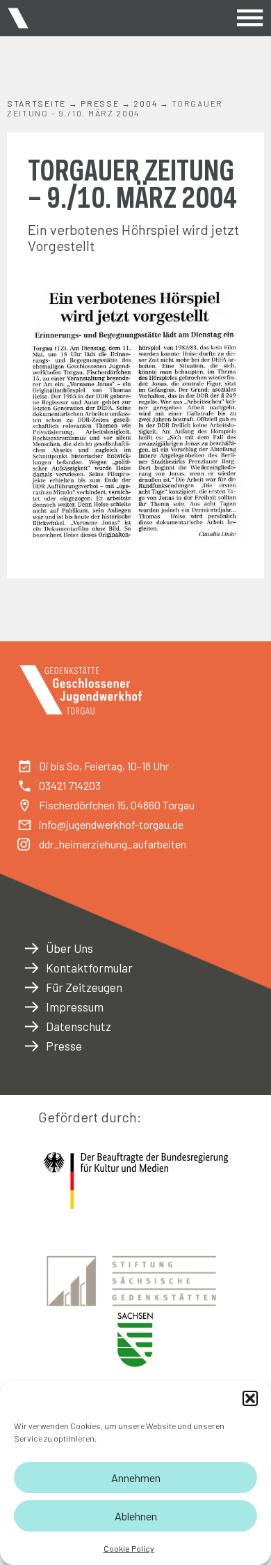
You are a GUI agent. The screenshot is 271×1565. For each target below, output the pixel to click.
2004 (145, 103)
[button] (250, 1398)
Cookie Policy (129, 1548)
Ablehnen (136, 1515)
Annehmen (136, 1477)
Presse (100, 103)
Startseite (36, 103)
